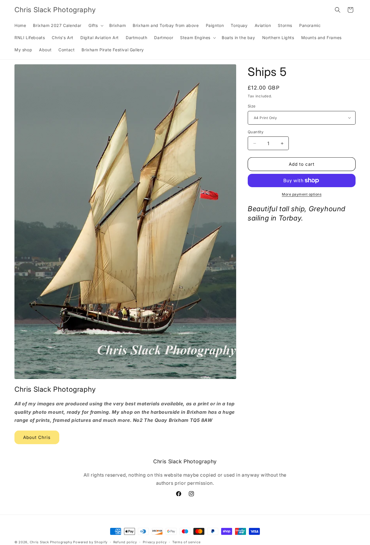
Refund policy (125, 542)
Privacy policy (155, 542)
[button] (95, 25)
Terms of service (186, 542)
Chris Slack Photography (51, 542)
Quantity (255, 132)
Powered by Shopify (90, 542)
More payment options (301, 194)
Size (252, 106)
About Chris (37, 437)
